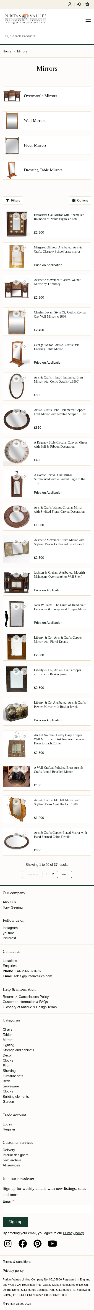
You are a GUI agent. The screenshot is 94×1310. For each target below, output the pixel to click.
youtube (9, 933)
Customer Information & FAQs (25, 1002)
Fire (5, 1066)
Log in (7, 1124)
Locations (10, 961)
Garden (8, 1101)
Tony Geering (13, 907)
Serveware (11, 1086)
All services (11, 1165)
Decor (7, 1055)
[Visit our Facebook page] (23, 1243)
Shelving (9, 1071)
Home (7, 51)
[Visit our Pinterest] (37, 1243)
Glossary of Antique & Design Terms (30, 1007)
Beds (6, 1081)
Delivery (9, 1150)
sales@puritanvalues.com (32, 976)
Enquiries (10, 966)
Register (70, 4)
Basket (87, 4)
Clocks (8, 1060)
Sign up (15, 1222)
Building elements (16, 1096)
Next (64, 874)
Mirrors (22, 51)
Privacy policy (73, 1233)
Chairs (8, 1029)
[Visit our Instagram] (8, 1243)
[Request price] (16, 248)
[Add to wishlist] (24, 216)
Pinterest (9, 938)
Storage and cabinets (18, 1050)
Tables (7, 1035)
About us (9, 902)
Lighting (8, 1045)
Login (78, 4)
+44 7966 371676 (28, 971)
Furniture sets (13, 1076)
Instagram (10, 928)
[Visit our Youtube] (52, 1243)
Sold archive (12, 1160)
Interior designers (16, 1155)
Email (8, 1201)
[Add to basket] (16, 216)
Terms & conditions (17, 1262)
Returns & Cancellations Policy (26, 997)
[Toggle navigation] (88, 19)
